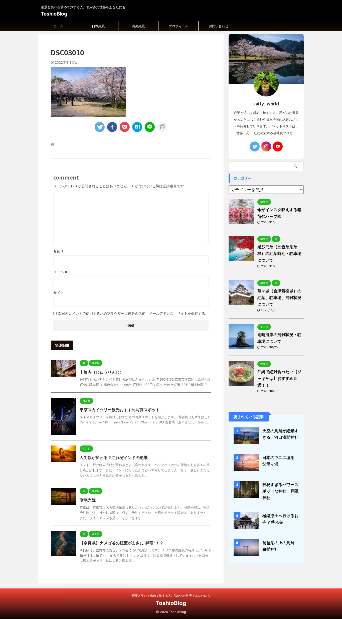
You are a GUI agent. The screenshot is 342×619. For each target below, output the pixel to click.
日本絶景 (98, 26)
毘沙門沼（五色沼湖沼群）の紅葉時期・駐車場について (279, 253)
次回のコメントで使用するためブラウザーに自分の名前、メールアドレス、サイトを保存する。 (133, 313)
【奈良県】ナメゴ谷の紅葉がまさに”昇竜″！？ (121, 542)
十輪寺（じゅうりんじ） (102, 372)
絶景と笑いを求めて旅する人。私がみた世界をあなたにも (171, 595)
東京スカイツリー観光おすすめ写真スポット (120, 409)
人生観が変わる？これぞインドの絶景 (114, 457)
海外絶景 (138, 26)
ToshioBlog (54, 14)
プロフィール (178, 26)
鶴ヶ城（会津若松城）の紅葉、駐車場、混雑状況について (279, 297)
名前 (58, 251)
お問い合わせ (218, 26)
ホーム (58, 26)
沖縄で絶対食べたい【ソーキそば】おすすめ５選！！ (279, 378)
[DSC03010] (137, 127)
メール (60, 272)
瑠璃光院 (88, 500)
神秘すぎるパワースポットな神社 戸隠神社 (280, 491)
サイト (58, 292)
